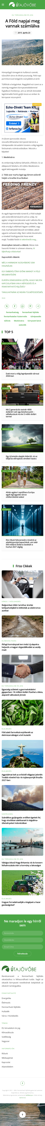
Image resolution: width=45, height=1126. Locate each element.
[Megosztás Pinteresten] (30, 306)
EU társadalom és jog (22, 15)
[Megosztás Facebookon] (14, 306)
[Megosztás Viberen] (38, 306)
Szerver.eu (22, 1097)
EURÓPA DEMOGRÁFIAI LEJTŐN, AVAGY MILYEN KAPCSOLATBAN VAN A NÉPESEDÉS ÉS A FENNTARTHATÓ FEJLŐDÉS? (22, 283)
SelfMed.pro (29, 1095)
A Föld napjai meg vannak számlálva (22, 23)
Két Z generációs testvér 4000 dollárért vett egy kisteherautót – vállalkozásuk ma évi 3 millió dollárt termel (21, 413)
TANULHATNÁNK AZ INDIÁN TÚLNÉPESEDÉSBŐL (22, 292)
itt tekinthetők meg (27, 239)
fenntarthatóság (12, 312)
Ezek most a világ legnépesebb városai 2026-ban (22, 374)
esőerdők (22, 325)
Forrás (3, 298)
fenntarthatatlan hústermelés (15, 316)
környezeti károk (34, 321)
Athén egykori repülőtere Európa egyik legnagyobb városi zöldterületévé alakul (20, 494)
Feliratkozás (22, 953)
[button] (3, 4)
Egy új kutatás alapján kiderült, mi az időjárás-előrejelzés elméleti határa (21, 457)
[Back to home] (22, 4)
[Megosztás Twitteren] (7, 306)
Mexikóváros (19, 321)
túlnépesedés (36, 316)
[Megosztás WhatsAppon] (22, 306)
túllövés (7, 321)
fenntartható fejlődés (30, 312)
